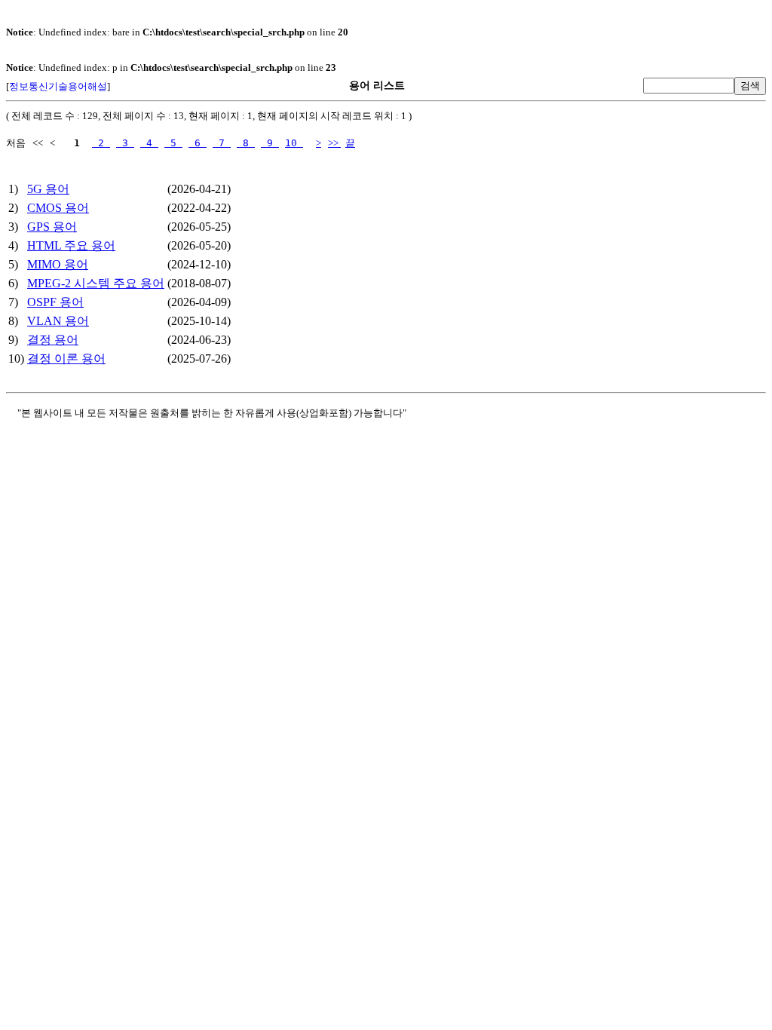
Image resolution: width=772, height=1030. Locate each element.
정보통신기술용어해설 (58, 86)
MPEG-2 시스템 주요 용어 (95, 283)
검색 (750, 85)
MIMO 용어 (57, 264)
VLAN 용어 (58, 320)
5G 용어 (48, 188)
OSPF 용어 (55, 302)
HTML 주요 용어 (71, 245)
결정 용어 (52, 339)
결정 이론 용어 (66, 358)
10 (294, 143)
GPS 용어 (52, 226)
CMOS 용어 (58, 207)
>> (334, 143)
